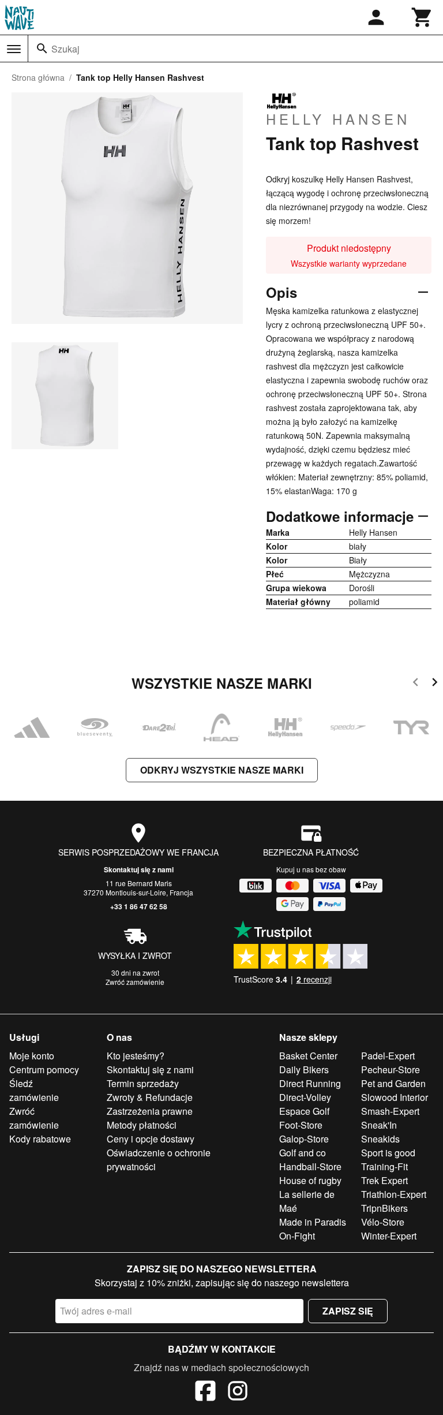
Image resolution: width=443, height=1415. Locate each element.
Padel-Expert (388, 1055)
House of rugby (310, 1180)
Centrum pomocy (44, 1069)
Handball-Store (310, 1166)
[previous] (415, 684)
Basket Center (308, 1055)
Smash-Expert (390, 1111)
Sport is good (388, 1152)
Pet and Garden (393, 1083)
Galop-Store (304, 1138)
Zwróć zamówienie (135, 982)
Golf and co (302, 1152)
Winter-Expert (388, 1235)
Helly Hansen (338, 118)
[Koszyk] (422, 17)
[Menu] (14, 49)
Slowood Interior (394, 1097)
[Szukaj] (42, 48)
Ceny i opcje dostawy (150, 1138)
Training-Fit (384, 1166)
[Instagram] (237, 1392)
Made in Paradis (312, 1222)
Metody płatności (142, 1125)
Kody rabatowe (40, 1138)
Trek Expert (384, 1180)
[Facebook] (205, 1392)
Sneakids (380, 1138)
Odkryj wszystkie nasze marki (221, 769)
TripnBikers (384, 1208)
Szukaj (65, 48)
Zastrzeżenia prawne (150, 1111)
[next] (434, 684)
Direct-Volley (305, 1097)
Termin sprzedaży (143, 1083)
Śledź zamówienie (34, 1090)
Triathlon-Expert (393, 1194)
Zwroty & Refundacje (150, 1097)
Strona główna (38, 77)
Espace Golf (304, 1111)
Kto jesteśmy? (135, 1055)
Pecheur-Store (390, 1069)
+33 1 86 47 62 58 (138, 906)
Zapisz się (347, 1310)
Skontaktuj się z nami (139, 869)
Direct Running (310, 1083)
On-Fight (297, 1235)
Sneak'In (379, 1125)
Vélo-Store (382, 1222)
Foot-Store (300, 1125)
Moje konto (31, 1055)
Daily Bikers (304, 1069)
